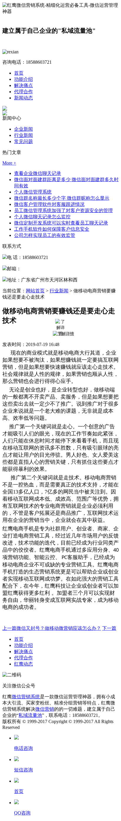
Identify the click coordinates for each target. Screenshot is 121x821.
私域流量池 (30, 715)
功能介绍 (23, 79)
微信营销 (44, 709)
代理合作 (23, 91)
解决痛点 (23, 85)
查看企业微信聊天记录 (37, 173)
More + (9, 162)
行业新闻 (23, 135)
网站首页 (35, 290)
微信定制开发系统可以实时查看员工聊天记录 (61, 222)
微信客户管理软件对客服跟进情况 (49, 204)
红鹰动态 (23, 663)
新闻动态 (23, 97)
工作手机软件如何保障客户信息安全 (51, 229)
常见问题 (23, 141)
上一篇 (51, 628)
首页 (18, 73)
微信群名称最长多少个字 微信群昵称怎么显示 (61, 198)
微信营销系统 (26, 696)
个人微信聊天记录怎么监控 (42, 216)
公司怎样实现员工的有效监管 (44, 235)
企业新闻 (23, 129)
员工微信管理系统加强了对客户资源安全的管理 (63, 210)
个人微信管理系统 (33, 191)
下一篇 (109, 628)
